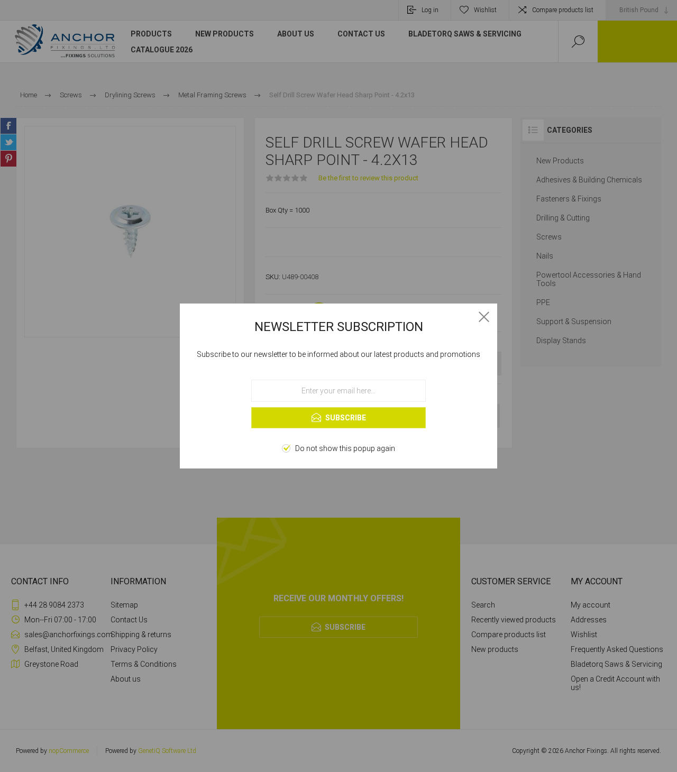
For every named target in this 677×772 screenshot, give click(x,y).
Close (484, 316)
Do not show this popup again (345, 448)
